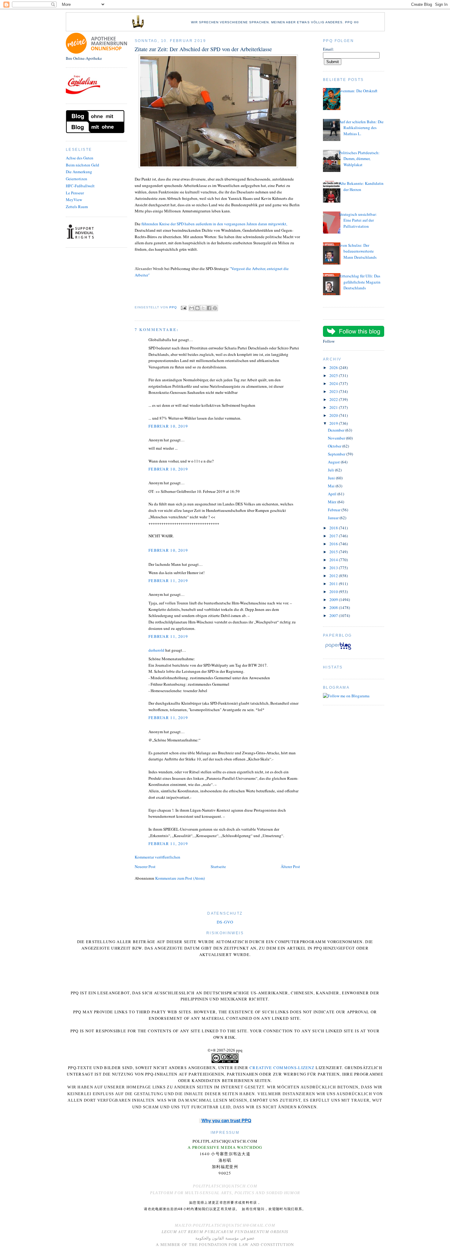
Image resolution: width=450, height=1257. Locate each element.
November (337, 438)
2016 (334, 544)
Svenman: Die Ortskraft (358, 90)
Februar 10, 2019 (168, 426)
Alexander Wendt (149, 268)
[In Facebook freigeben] (209, 308)
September (337, 454)
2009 (334, 599)
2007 (334, 615)
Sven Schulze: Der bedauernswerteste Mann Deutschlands (358, 251)
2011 (334, 583)
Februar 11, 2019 (168, 580)
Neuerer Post (145, 866)
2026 (334, 367)
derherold (156, 650)
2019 (334, 423)
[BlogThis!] (197, 308)
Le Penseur (75, 193)
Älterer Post (290, 866)
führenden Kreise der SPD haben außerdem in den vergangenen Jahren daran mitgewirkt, (214, 224)
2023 (334, 391)
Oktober (335, 446)
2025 (334, 375)
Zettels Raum (77, 206)
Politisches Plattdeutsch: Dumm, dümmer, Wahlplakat (359, 158)
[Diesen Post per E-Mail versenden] (192, 308)
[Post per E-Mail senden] (183, 307)
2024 (334, 383)
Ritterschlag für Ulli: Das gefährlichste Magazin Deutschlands (360, 282)
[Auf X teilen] (203, 308)
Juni (332, 478)
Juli (331, 470)
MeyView (74, 199)
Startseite (218, 866)
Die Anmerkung (79, 171)
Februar (334, 509)
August (334, 462)
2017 (334, 536)
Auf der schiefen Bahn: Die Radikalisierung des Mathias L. (361, 127)
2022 (334, 399)
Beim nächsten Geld (82, 165)
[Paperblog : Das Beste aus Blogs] (338, 649)
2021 (334, 407)
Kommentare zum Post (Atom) (180, 878)
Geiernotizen (76, 178)
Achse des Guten (79, 158)
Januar (333, 517)
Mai (332, 486)
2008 (334, 607)
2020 (334, 415)
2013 (334, 567)
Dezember (336, 430)
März (332, 502)
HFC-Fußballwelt (80, 186)
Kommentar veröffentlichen (157, 857)
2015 (334, 551)
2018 (334, 528)
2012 (334, 575)
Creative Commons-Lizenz (281, 1067)
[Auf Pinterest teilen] (215, 308)
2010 (334, 591)
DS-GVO (225, 922)
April (332, 494)
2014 (334, 559)
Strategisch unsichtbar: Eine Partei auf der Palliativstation (358, 220)
